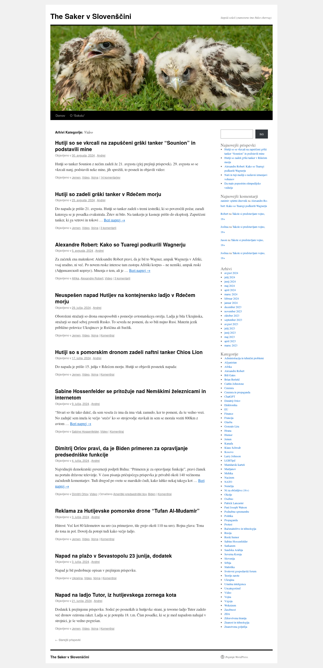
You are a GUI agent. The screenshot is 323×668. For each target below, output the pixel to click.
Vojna (94, 177)
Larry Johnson (232, 456)
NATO (228, 482)
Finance (228, 413)
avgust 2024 (231, 273)
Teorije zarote (231, 575)
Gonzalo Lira (231, 426)
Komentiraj (107, 335)
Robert (224, 213)
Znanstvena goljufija (235, 626)
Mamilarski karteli (234, 464)
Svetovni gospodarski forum (240, 571)
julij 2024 (229, 277)
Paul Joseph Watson (235, 507)
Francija (228, 418)
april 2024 (230, 290)
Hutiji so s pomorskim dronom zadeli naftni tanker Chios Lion (129, 351)
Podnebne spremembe (236, 511)
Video (86, 177)
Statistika (229, 567)
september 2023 (233, 320)
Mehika (228, 473)
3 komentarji (108, 228)
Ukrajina (77, 578)
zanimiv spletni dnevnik (234, 200)
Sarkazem (229, 545)
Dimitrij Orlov (80, 494)
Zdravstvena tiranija (235, 618)
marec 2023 (230, 345)
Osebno (228, 499)
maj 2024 (229, 285)
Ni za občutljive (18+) (236, 490)
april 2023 (230, 341)
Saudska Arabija (233, 550)
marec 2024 (230, 294)
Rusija (227, 533)
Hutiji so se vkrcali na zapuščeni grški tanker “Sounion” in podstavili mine (125, 145)
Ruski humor (231, 537)
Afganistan (230, 362)
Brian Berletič (232, 379)
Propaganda (231, 520)
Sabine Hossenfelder (85, 431)
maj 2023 (229, 337)
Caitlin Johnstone (234, 384)
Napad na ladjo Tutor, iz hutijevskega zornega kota (115, 594)
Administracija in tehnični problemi (244, 358)
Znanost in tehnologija (236, 622)
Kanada (228, 443)
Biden (152, 494)
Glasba (228, 422)
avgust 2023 (231, 324)
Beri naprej (114, 219)
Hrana (227, 430)
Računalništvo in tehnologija (240, 528)
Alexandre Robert (92, 278)
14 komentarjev (110, 177)
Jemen (76, 177)
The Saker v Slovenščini (90, 16)
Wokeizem (230, 605)
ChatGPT (229, 396)
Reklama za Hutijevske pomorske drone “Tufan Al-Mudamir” (127, 510)
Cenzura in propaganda (237, 392)
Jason (224, 240)
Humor (228, 435)
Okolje (228, 494)
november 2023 (233, 311)
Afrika (75, 278)
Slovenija (229, 558)
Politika (228, 516)
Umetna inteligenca (235, 584)
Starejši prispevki (68, 640)
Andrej (101, 155)
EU (226, 409)
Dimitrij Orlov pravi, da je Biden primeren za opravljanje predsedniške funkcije (121, 451)
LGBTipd (229, 460)
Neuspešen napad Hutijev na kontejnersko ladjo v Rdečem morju (125, 298)
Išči (262, 134)
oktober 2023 (231, 315)
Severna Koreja (233, 554)
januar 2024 (231, 303)
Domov (60, 115)
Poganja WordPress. (237, 657)
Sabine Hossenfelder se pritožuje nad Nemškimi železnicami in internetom (130, 394)
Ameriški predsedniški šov (130, 494)
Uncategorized (232, 588)
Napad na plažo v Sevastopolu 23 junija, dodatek (113, 555)
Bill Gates (230, 375)
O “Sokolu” (77, 115)
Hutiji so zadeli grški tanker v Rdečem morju (108, 193)
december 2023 (232, 307)
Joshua (224, 227)
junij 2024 (230, 281)
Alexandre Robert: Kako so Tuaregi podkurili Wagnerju (120, 244)
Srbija (227, 563)
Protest (228, 524)
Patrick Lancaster (234, 503)
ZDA (227, 614)
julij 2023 (229, 328)
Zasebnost (230, 609)
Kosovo (228, 452)
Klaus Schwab (232, 447)
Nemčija (229, 486)
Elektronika (230, 405)
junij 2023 (230, 332)
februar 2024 (231, 298)
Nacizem (229, 477)
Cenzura (229, 388)
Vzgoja (228, 601)
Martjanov (230, 469)
